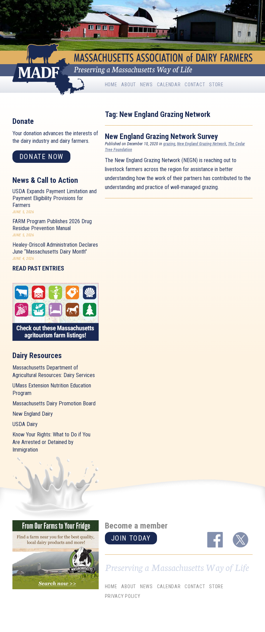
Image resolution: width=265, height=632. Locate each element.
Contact (195, 84)
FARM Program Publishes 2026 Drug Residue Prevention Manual (52, 224)
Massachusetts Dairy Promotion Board (54, 403)
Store (216, 84)
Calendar (169, 84)
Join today (131, 538)
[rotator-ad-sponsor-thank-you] (55, 554)
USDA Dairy (25, 424)
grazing (169, 143)
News (146, 84)
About (128, 84)
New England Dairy (32, 414)
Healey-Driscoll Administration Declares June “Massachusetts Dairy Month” (55, 248)
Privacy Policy (122, 596)
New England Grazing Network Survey (161, 136)
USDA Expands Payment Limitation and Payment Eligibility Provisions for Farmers (54, 198)
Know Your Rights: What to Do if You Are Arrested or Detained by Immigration (51, 442)
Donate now (41, 156)
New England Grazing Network (201, 143)
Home (111, 84)
